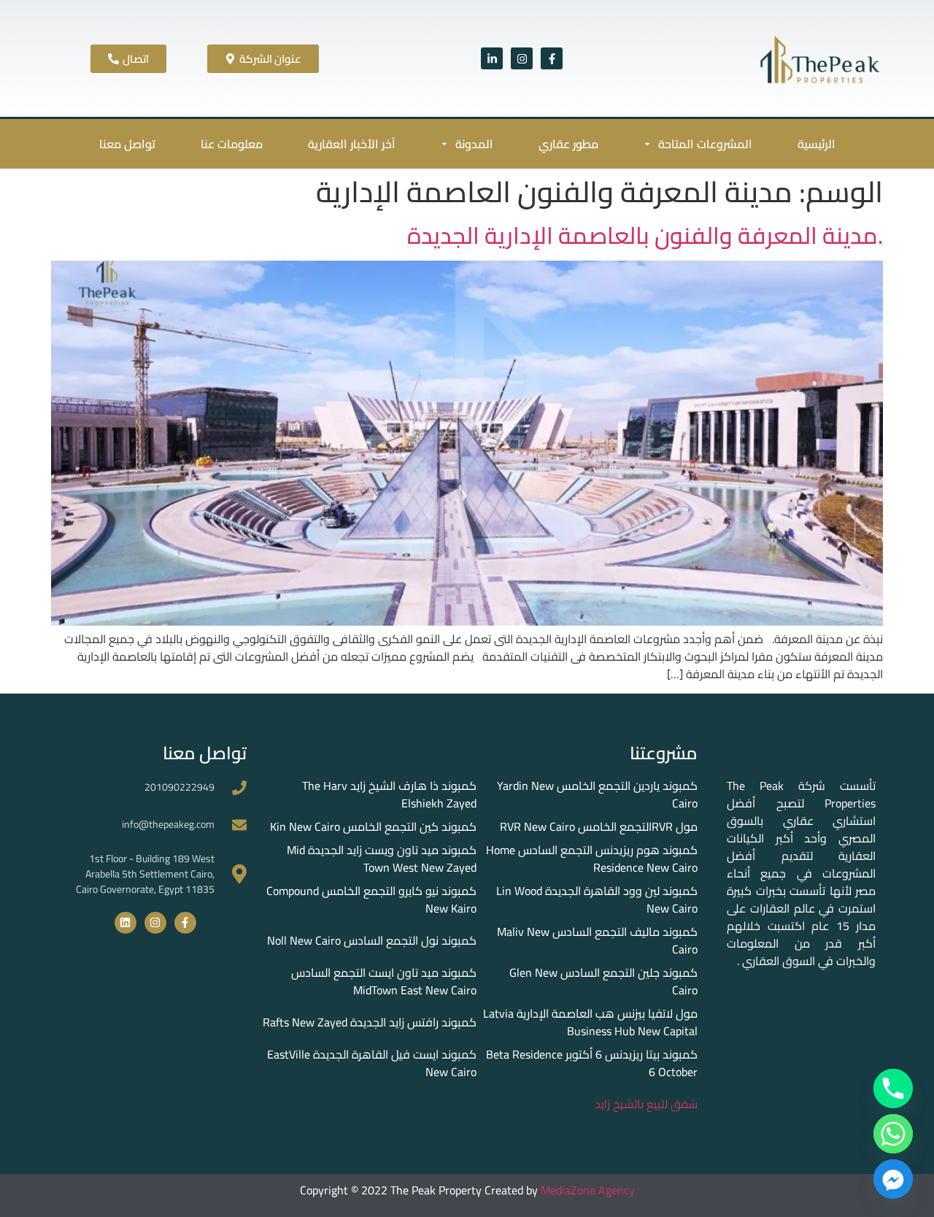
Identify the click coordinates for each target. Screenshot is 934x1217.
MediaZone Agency (588, 1190)
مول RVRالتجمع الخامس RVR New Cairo (599, 826)
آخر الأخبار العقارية (351, 144)
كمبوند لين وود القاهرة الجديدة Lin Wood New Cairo (597, 899)
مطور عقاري (568, 144)
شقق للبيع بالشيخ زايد (646, 1104)
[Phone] (893, 1088)
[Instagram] (522, 58)
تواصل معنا (127, 144)
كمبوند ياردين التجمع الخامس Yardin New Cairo (597, 794)
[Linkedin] (125, 923)
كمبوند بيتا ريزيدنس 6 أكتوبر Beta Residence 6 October (592, 1063)
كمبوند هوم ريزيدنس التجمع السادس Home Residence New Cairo (592, 858)
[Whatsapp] (893, 1133)
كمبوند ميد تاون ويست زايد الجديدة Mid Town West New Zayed (381, 858)
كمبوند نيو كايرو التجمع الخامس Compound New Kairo (371, 899)
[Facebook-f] (552, 58)
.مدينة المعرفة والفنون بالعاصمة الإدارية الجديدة (645, 235)
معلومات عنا (232, 144)
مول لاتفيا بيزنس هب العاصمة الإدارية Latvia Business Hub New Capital (590, 1022)
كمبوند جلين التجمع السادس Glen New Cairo (603, 981)
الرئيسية (816, 144)
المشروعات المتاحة (705, 144)
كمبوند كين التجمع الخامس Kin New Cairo (373, 826)
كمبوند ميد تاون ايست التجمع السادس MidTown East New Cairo (383, 981)
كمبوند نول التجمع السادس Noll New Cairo (371, 940)
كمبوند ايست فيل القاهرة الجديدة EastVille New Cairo (371, 1063)
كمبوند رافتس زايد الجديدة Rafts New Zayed (369, 1022)
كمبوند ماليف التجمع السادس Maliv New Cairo (597, 940)
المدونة (474, 144)
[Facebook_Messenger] (893, 1179)
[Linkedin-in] (492, 58)
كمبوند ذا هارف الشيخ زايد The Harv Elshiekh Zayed (389, 794)
